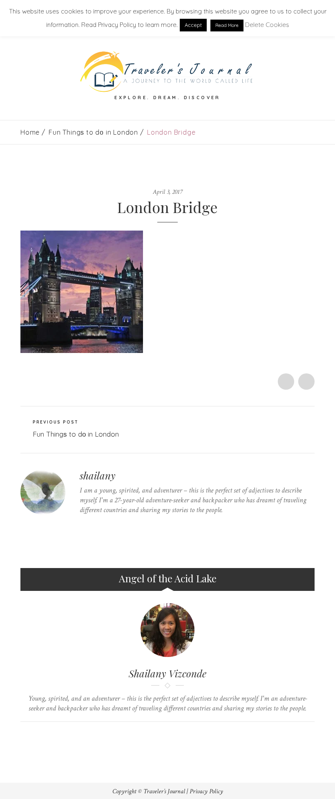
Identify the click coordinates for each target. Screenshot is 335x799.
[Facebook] (94, 526)
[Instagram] (132, 526)
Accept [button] (193, 25)
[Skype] (107, 526)
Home (30, 132)
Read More (227, 25)
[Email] (175, 735)
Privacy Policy (206, 791)
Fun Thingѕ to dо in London (93, 132)
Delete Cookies (267, 25)
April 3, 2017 (167, 192)
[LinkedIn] (120, 526)
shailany (98, 475)
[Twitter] (82, 526)
